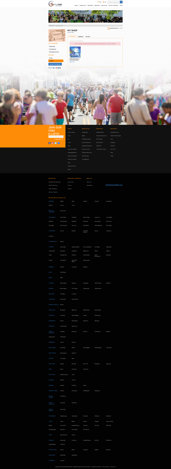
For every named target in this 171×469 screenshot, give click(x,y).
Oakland (51, 221)
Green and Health (72, 149)
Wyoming (51, 460)
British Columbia (52, 211)
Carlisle (62, 390)
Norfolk (97, 440)
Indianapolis (86, 288)
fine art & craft (86, 149)
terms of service (86, 466)
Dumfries (74, 440)
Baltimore (74, 310)
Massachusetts (53, 304)
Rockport (62, 429)
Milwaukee (62, 455)
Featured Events (72, 166)
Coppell (97, 421)
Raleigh (108, 331)
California (52, 217)
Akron (61, 369)
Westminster (98, 310)
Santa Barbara (98, 225)
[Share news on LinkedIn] (58, 68)
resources (97, 5)
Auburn (62, 449)
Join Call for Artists (101, 149)
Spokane (108, 449)
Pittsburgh (97, 390)
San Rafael (86, 225)
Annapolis (62, 310)
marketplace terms (96, 466)
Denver (96, 230)
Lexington (62, 294)
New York (52, 363)
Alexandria (63, 440)
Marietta (85, 267)
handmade (52, 46)
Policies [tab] (88, 36)
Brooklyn (74, 363)
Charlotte (74, 331)
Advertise (98, 145)
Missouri (51, 326)
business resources (87, 152)
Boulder (74, 230)
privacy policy (105, 466)
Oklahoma (52, 374)
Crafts (69, 142)
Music (69, 135)
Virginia (51, 440)
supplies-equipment (87, 145)
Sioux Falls (62, 409)
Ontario (51, 380)
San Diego (51, 225)
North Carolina (52, 332)
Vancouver (63, 210)
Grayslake (85, 283)
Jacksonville (52, 251)
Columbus (85, 369)
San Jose (74, 225)
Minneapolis (75, 320)
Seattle (96, 449)
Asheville (62, 331)
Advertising (89, 185)
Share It (50, 67)
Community (71, 182)
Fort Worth (63, 425)
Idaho (50, 277)
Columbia (62, 402)
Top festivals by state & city (57, 197)
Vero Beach (63, 260)
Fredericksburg (75, 425)
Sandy (73, 435)
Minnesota (52, 320)
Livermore (97, 217)
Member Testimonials (116, 135)
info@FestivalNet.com (114, 185)
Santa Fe (74, 353)
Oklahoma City (64, 374)
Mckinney (108, 425)
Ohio (50, 369)
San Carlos (109, 221)
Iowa (50, 272)
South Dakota (51, 410)
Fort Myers (97, 247)
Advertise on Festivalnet (55, 182)
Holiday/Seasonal (72, 152)
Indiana (51, 288)
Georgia (51, 267)
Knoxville (85, 416)
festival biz (104, 5)
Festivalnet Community (74, 178)
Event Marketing (53, 188)
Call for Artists (71, 132)
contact (107, 43)
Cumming (74, 267)
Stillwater (97, 320)
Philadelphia (86, 390)
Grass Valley (86, 217)
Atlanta (62, 267)
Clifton (73, 347)
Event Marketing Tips (101, 135)
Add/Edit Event (100, 132)
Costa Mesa (63, 217)
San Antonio (75, 429)
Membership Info (115, 132)
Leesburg (74, 251)
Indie (69, 162)
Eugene (62, 385)
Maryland (52, 310)
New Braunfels (52, 429)
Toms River (109, 347)
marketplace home (54, 52)
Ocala (50, 255)
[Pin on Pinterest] (56, 68)
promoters (90, 5)
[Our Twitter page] (56, 143)
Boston (62, 304)
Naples (108, 251)
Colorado (52, 230)
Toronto (74, 380)
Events (69, 128)
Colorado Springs (85, 231)
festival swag (85, 156)
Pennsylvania (53, 390)
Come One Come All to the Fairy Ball (75, 59)
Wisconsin (52, 455)
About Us (89, 178)
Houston (85, 425)
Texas (50, 421)
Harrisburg (74, 390)
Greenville (74, 402)
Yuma (73, 205)
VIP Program (99, 139)
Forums (70, 185)
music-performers (86, 142)
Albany (62, 363)
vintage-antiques (86, 139)
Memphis (97, 416)
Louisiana (52, 299)
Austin (61, 421)
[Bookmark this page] (59, 143)
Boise (61, 277)
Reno (73, 358)
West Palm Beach (74, 261)
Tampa (50, 260)
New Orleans (75, 299)
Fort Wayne (74, 288)
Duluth (61, 320)
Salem (84, 385)
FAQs (112, 156)
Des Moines (63, 272)
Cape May (62, 347)
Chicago (74, 283)
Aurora (62, 230)
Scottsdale (108, 201)
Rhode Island (51, 396)
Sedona (51, 205)
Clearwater (63, 247)
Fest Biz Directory (53, 185)
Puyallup (85, 449)
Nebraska (52, 342)
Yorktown (62, 444)
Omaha (73, 342)
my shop (51, 61)
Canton (85, 421)
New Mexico (52, 353)
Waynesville (52, 336)
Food (69, 145)
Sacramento (98, 221)
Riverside (85, 221)
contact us (113, 466)
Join (112, 139)
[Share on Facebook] (53, 68)
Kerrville (97, 425)
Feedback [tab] (80, 36)
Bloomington (63, 283)
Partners (113, 145)
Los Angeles (109, 217)
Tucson (62, 205)
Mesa (73, 201)
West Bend (74, 455)
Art (68, 139)
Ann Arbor (62, 315)
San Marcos (86, 429)
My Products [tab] (72, 36)
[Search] (121, 2)
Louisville (74, 294)
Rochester (97, 363)
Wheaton (108, 283)
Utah (50, 435)
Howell (85, 315)
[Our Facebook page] (49, 143)
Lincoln (62, 342)
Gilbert (61, 201)
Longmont (108, 230)
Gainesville (108, 247)
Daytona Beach (75, 247)
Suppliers (113, 142)
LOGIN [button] (100, 1)
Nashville (108, 416)
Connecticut (53, 241)
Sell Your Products (53, 192)
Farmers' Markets (72, 159)
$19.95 (72, 62)
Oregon (51, 385)
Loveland (51, 236)
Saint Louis (74, 326)
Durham (85, 331)
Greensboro (98, 331)
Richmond (108, 440)
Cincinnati (74, 369)
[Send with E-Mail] (60, 68)
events (76, 5)
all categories (52, 49)
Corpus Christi (109, 421)
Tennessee (52, 416)
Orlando (74, 255)
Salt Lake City (63, 435)
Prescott (97, 201)
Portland (74, 385)
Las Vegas (63, 358)
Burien (73, 449)
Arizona (51, 201)
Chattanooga (63, 416)
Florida (51, 247)
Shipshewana (98, 288)
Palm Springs (63, 221)
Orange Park (63, 255)
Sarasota (108, 255)
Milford (62, 241)
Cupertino (74, 217)
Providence (63, 396)
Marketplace (82, 5)
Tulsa (73, 374)
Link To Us (113, 149)
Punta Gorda (86, 255)
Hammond (63, 299)
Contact (70, 188)
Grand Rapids (75, 315)
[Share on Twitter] (55, 68)
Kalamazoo (98, 315)
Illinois (51, 283)
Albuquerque (63, 353)
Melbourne (86, 251)
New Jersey (52, 347)
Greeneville (74, 416)
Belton (73, 421)
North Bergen (98, 347)
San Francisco (63, 225)
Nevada (51, 358)
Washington (53, 449)
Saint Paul (85, 320)
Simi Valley (109, 225)
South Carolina (52, 403)
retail (83, 135)
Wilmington (63, 336)
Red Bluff (74, 221)
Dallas (50, 425)
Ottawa (62, 380)
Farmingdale (86, 347)
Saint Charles (98, 283)
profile (50, 58)
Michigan (51, 315)
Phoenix (85, 201)
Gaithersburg (86, 310)
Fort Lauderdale (87, 247)
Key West (62, 251)
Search (69, 169)
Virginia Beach (52, 444)
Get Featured (99, 142)
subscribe (58, 139)
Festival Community (113, 5)
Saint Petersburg (97, 255)
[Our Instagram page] (53, 143)
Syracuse (108, 363)
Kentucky (52, 294)
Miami (96, 251)
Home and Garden (72, 156)
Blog (121, 5)
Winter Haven (86, 260)
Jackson (62, 460)
